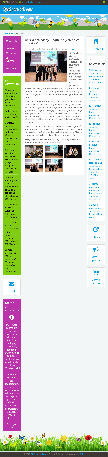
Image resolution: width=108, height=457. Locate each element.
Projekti (85, 18)
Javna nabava (96, 281)
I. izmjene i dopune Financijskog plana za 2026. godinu (96, 94)
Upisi (55, 18)
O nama (43, 18)
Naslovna (28, 18)
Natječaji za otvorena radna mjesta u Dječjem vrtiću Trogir (96, 76)
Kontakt (99, 18)
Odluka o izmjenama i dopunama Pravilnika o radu (96, 211)
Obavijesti (11, 48)
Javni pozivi (96, 258)
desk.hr (81, 454)
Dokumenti (69, 18)
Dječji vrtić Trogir (39, 454)
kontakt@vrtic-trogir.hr (34, 2)
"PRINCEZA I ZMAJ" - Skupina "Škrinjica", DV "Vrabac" (11, 210)
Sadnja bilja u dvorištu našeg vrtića (11, 114)
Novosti (72, 49)
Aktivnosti (11, 60)
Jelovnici (11, 68)
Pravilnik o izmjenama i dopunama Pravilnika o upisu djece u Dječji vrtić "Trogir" (96, 169)
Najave (12, 53)
